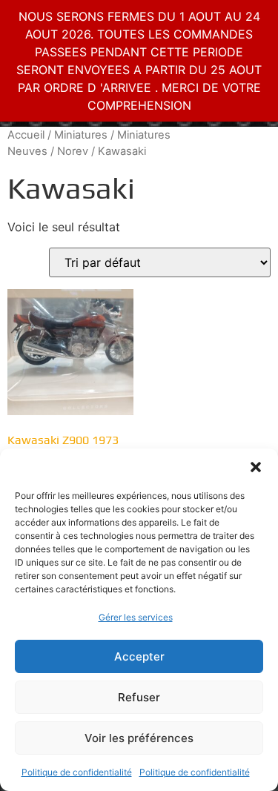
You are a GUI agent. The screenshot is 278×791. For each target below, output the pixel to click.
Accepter (139, 656)
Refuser (139, 697)
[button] (255, 467)
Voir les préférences (139, 738)
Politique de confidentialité (76, 772)
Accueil (25, 135)
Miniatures (80, 135)
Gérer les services (136, 617)
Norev (72, 151)
